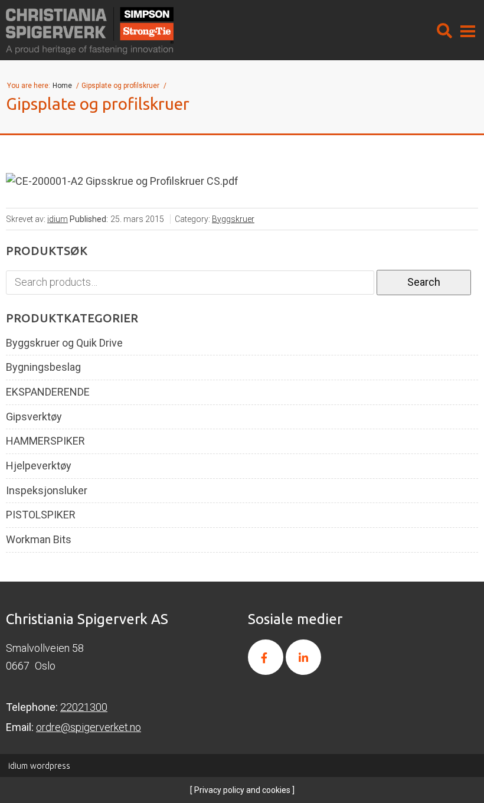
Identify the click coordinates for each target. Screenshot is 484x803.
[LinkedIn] (303, 657)
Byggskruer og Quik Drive (64, 343)
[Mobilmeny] (467, 30)
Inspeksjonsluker (46, 491)
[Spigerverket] (90, 30)
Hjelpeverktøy (38, 466)
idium (57, 219)
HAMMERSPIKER (45, 441)
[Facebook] (265, 657)
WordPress (39, 766)
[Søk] (444, 30)
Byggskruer (233, 219)
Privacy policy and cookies (241, 790)
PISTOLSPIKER (41, 515)
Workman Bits (38, 540)
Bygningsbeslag (43, 367)
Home (63, 85)
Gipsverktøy (34, 417)
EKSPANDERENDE (48, 392)
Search (423, 282)
